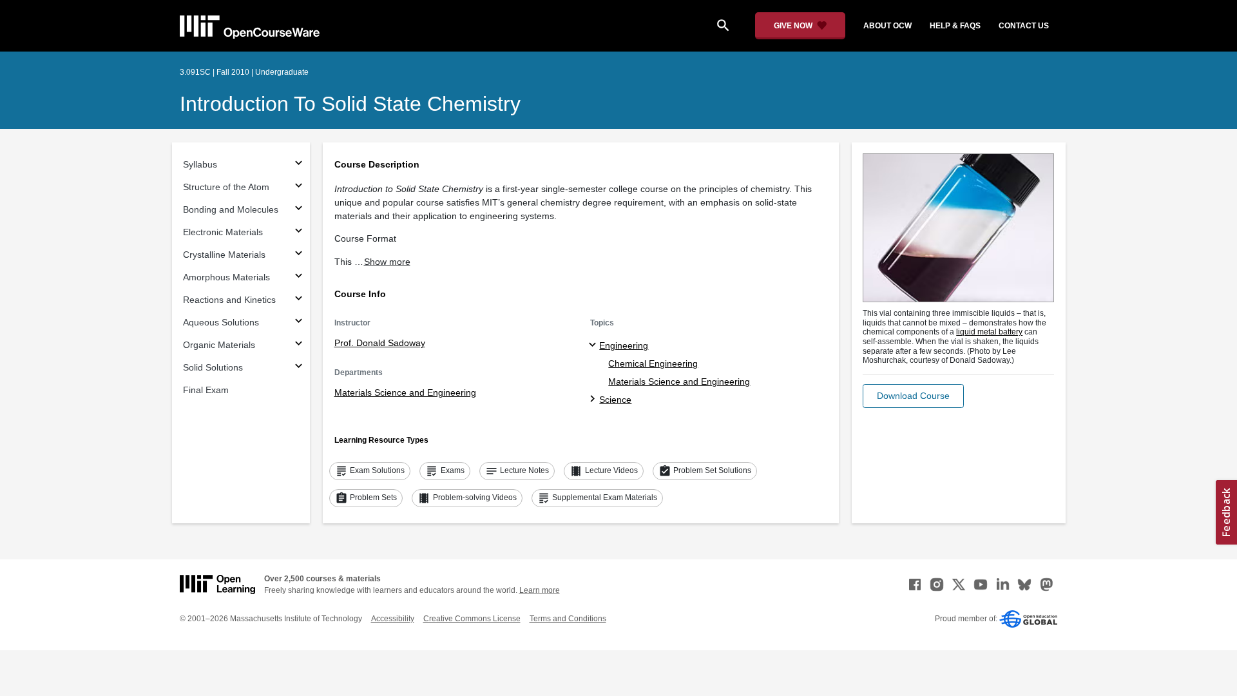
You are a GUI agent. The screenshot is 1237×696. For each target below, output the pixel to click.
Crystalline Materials (224, 254)
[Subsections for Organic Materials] (298, 345)
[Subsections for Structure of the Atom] (298, 187)
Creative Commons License (472, 618)
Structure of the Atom (226, 187)
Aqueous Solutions (221, 322)
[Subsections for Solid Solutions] (298, 367)
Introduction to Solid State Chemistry (350, 103)
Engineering (623, 345)
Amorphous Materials (226, 277)
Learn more (539, 590)
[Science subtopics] (594, 399)
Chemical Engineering (653, 363)
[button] (913, 396)
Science (615, 399)
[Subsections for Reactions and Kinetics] (298, 300)
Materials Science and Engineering (405, 392)
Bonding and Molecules (230, 209)
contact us (1024, 25)
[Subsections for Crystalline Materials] (298, 255)
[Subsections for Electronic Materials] (298, 232)
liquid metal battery (989, 331)
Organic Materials (219, 345)
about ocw (887, 25)
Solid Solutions (213, 367)
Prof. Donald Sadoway (379, 343)
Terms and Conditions (568, 618)
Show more (387, 261)
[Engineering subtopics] (594, 345)
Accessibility (392, 618)
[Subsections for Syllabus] (298, 164)
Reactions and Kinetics (229, 300)
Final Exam (206, 390)
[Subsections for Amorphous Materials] (298, 277)
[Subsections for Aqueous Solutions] (298, 322)
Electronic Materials (223, 232)
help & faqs (955, 25)
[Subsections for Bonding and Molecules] (298, 209)
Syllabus (200, 164)
